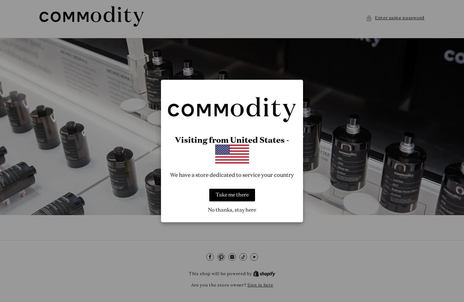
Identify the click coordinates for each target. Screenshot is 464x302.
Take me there (232, 194)
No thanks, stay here (232, 210)
